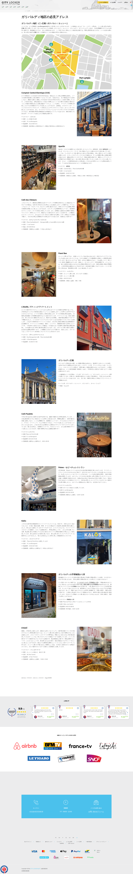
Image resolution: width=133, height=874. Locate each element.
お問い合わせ (71, 843)
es (66, 837)
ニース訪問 (79, 841)
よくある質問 (69, 841)
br (73, 837)
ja (77, 837)
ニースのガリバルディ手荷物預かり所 (87, 582)
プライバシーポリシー (101, 841)
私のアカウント (28, 841)
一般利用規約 (89, 841)
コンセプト (59, 841)
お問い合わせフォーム (96, 812)
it (62, 837)
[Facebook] (109, 868)
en (59, 837)
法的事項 (62, 843)
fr (55, 837)
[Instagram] (105, 868)
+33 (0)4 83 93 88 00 (36, 812)
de (69, 837)
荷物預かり (38, 841)
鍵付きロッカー (48, 841)
